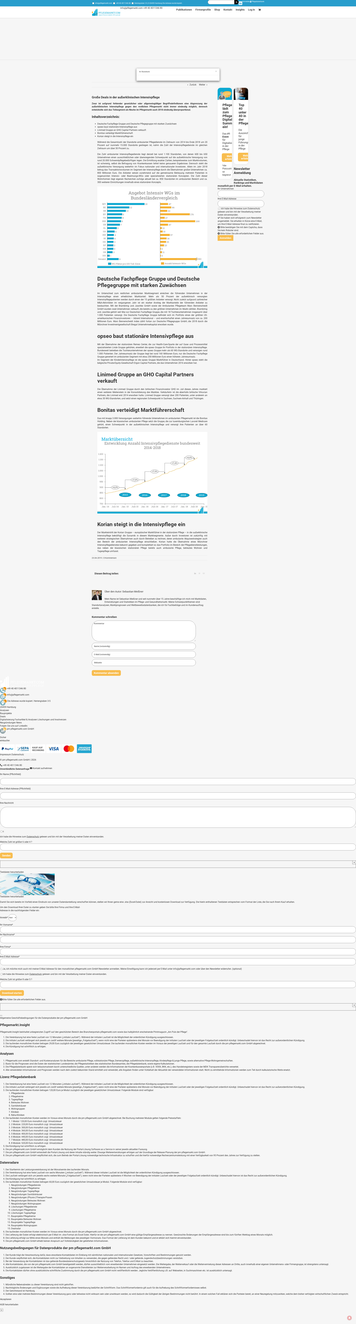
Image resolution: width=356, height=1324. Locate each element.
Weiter (202, 84)
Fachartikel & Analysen (26, 719)
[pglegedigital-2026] (225, 89)
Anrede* (4, 917)
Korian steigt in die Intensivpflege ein (115, 136)
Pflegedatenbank (257, 1)
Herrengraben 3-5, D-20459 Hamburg (148, 3)
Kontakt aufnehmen (42, 768)
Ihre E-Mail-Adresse (227, 198)
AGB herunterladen (9, 1304)
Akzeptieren (5, 1299)
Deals (3, 716)
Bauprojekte (6, 713)
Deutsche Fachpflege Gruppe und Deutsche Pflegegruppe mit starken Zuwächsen (137, 123)
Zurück (193, 84)
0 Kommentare (110, 558)
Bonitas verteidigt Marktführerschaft (115, 133)
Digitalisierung (7, 719)
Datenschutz (254, 208)
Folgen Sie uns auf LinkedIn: (14, 725)
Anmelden (246, 1)
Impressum (5, 754)
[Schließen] (1, 1015)
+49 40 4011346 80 (123, 3)
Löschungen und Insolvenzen (52, 719)
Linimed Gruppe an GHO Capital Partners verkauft (121, 130)
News (19, 722)
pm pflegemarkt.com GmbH (20, 729)
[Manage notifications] (349, 1318)
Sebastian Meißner (132, 591)
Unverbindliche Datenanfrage (14, 769)
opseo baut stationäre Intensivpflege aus (117, 127)
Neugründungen (8, 722)
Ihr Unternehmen (226, 188)
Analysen (4, 710)
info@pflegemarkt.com (103, 3)
